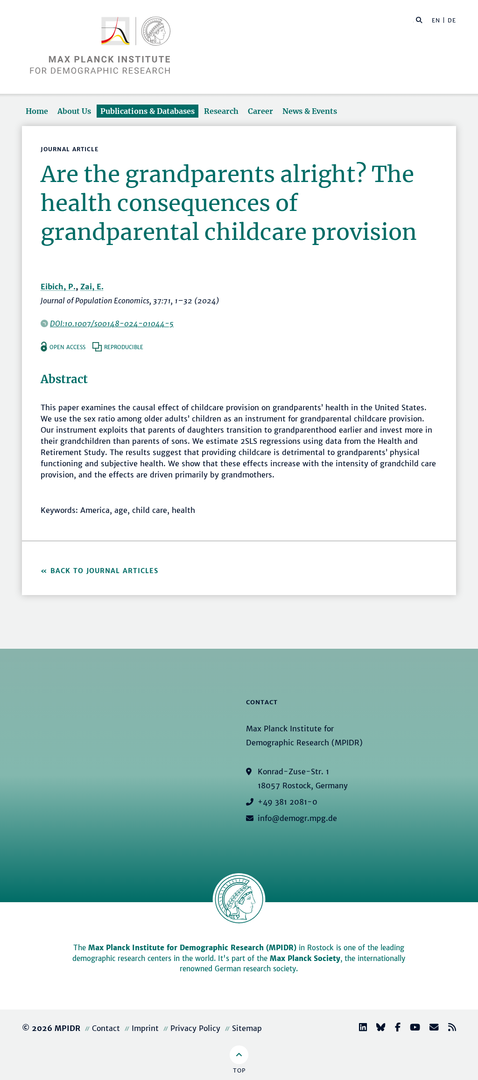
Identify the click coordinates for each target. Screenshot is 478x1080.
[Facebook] (394, 1028)
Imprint (145, 1028)
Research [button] (221, 111)
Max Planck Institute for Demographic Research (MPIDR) (192, 947)
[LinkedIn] (359, 1028)
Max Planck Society (305, 958)
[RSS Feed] (448, 1028)
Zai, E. (92, 286)
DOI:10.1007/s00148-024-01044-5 (112, 323)
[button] (419, 19)
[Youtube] (411, 1028)
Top (239, 1070)
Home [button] (37, 111)
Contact (106, 1028)
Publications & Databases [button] (147, 111)
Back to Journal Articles (104, 571)
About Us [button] (74, 111)
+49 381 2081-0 (287, 801)
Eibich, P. (58, 286)
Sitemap (247, 1028)
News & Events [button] (309, 111)
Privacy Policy (195, 1028)
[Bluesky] (377, 1028)
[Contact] (430, 1028)
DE (452, 20)
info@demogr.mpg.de (297, 818)
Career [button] (260, 111)
